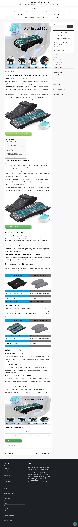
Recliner (33, 478)
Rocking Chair (34, 480)
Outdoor (46, 474)
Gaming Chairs (23, 11)
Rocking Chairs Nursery (58, 89)
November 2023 (7, 475)
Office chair (40, 474)
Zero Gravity (38, 481)
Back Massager (30, 467)
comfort (45, 467)
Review (45, 478)
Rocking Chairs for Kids (58, 87)
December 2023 (7, 473)
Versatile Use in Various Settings (13, 155)
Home (6, 11)
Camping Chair (38, 467)
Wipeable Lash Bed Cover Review (61, 42)
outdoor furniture (31, 476)
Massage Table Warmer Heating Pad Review (63, 35)
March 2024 (6, 465)
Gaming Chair (31, 471)
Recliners (70, 11)
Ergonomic (38, 469)
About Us (56, 14)
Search (56, 24)
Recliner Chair (39, 478)
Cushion (29, 469)
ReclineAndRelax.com (39, 2)
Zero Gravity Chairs (61, 11)
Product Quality (9, 149)
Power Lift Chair (44, 476)
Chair (42, 467)
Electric (36, 469)
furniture (46, 469)
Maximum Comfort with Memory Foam (14, 144)
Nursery (36, 474)
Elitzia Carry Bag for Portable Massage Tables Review (62, 45)
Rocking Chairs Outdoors (58, 92)
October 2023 (7, 478)
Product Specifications (11, 157)
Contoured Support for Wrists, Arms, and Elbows (16, 146)
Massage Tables (40, 17)
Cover (48, 467)
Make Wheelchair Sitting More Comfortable (15, 154)
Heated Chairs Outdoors (58, 67)
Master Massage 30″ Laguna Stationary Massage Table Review (62, 39)
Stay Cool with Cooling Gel (12, 145)
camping (35, 467)
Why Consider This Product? (12, 141)
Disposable (32, 469)
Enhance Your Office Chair (12, 152)
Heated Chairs (32, 8)
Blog (47, 17)
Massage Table (31, 474)
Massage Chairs (13, 11)
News (51, 17)
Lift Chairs (51, 11)
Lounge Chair (32, 472)
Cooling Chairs (43, 11)
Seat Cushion (40, 480)
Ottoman (44, 474)
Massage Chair (42, 473)
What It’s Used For (10, 150)
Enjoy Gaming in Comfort (12, 153)
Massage (36, 472)
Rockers (20, 14)
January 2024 (6, 470)
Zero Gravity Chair (44, 481)
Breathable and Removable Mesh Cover (15, 148)
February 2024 (7, 468)
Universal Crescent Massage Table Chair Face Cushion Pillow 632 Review (62, 49)
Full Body (42, 469)
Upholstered (30, 481)
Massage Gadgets (29, 17)
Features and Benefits (11, 143)
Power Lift (40, 476)
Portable (36, 476)
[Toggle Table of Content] (23, 140)
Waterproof (34, 481)
